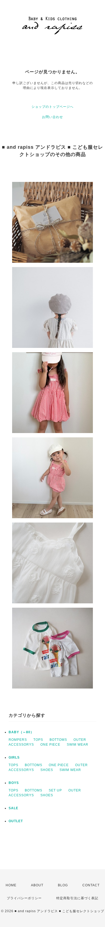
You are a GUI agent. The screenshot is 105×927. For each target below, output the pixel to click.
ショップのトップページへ (53, 107)
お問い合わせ (52, 117)
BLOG (63, 885)
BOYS (14, 783)
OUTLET (16, 821)
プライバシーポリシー (24, 898)
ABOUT (37, 885)
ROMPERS (18, 740)
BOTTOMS (58, 740)
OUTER (80, 740)
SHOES (46, 770)
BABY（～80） (21, 732)
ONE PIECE (50, 744)
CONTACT (91, 885)
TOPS (38, 740)
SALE (13, 808)
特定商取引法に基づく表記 (77, 898)
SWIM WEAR (77, 744)
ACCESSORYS (21, 744)
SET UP (55, 790)
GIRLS (14, 757)
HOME (11, 885)
